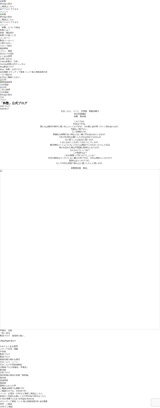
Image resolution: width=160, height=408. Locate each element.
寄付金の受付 (6, 95)
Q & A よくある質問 (9, 346)
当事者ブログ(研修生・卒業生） (14, 367)
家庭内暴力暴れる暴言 (10, 359)
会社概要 (4, 72)
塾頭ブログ (5, 357)
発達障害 (4, 380)
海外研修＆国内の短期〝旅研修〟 (15, 375)
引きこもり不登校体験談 (11, 365)
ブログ (3, 100)
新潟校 (3, 370)
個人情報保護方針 (40, 72)
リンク (28, 72)
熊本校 (3, 378)
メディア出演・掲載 (9, 349)
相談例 (3, 383)
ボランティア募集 (16, 72)
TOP (2, 97)
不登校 (3, 351)
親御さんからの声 (8, 386)
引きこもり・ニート (9, 362)
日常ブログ (5, 106)
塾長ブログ (5, 354)
